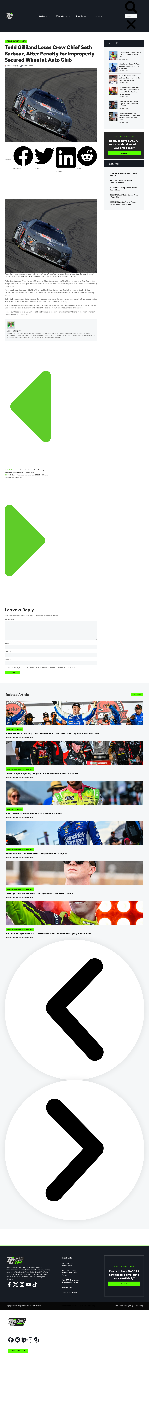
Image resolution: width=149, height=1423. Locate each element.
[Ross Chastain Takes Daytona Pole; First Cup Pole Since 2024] (113, 55)
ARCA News (67, 1287)
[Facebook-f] (9, 1284)
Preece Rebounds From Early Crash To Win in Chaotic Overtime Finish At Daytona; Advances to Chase (52, 733)
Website (8, 660)
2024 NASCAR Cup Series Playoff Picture (124, 174)
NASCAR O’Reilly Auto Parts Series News (69, 1273)
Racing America (14, 1397)
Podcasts (98, 16)
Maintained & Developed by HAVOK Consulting (78, 1306)
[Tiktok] (35, 1284)
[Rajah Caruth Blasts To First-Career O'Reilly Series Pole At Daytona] (113, 67)
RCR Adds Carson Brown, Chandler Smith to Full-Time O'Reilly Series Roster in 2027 (129, 116)
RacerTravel (13, 1412)
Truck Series (81, 16)
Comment (9, 620)
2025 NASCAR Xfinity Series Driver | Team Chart (124, 196)
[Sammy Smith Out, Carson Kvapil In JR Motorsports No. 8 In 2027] (113, 104)
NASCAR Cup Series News (16, 41)
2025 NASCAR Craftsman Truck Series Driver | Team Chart (123, 203)
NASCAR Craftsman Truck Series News (70, 1281)
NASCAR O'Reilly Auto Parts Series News (20, 769)
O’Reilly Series (61, 16)
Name (7, 643)
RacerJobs (12, 1407)
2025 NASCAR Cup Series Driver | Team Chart (123, 189)
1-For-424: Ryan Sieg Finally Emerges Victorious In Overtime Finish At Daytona (42, 773)
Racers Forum (14, 1417)
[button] (131, 7)
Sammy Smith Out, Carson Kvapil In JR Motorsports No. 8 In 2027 (129, 104)
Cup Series (43, 16)
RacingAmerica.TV (16, 1402)
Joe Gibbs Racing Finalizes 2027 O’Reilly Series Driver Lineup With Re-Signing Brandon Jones (48, 933)
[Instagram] (22, 1284)
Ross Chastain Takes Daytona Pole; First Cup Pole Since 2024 (130, 54)
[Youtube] (28, 1284)
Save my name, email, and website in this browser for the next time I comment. (41, 668)
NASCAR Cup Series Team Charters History (121, 181)
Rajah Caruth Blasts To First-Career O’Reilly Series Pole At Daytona (36, 853)
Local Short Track (69, 1292)
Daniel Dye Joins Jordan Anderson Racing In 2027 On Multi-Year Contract (129, 78)
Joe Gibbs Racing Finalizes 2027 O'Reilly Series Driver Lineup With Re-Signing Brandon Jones (129, 91)
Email (8, 652)
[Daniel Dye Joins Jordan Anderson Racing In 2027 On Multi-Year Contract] (113, 79)
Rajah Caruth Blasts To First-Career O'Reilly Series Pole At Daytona (129, 66)
